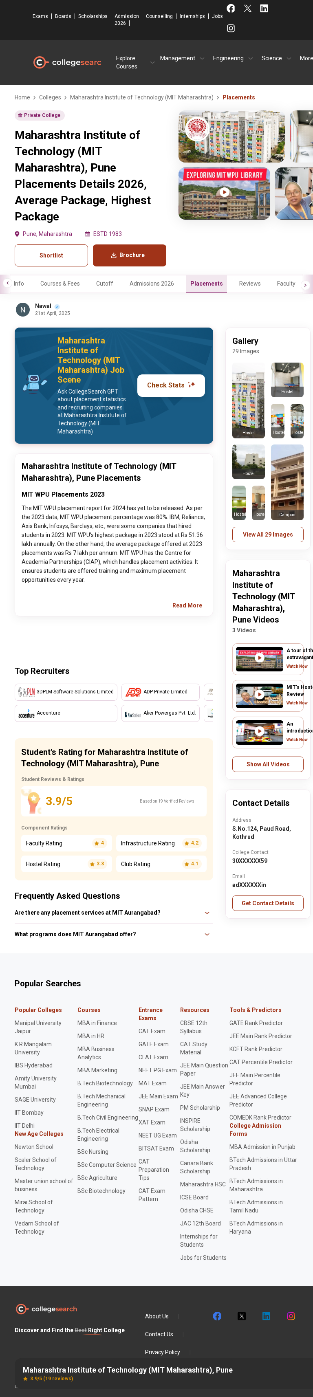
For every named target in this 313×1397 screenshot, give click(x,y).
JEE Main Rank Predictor (260, 1036)
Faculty (286, 283)
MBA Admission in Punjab (262, 1147)
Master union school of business (44, 1185)
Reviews (250, 283)
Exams (40, 16)
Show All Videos (268, 764)
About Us (157, 1316)
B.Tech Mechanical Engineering (101, 1100)
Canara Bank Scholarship (196, 1167)
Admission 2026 (127, 19)
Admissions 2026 (152, 283)
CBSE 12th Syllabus (193, 1027)
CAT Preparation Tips (154, 1169)
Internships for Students (199, 1240)
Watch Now (297, 666)
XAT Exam (152, 1122)
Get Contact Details (268, 903)
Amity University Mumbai (36, 1082)
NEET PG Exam (158, 1070)
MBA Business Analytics (96, 1053)
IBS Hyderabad (34, 1065)
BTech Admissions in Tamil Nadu (256, 1206)
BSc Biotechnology (101, 1191)
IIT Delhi (25, 1125)
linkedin (265, 1316)
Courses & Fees (60, 283)
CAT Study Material (193, 1048)
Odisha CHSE (197, 1210)
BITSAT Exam (156, 1148)
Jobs (217, 16)
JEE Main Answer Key (202, 1090)
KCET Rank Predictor (255, 1049)
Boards (63, 16)
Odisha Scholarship (195, 1146)
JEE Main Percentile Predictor (254, 1079)
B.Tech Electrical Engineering (98, 1134)
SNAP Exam (154, 1109)
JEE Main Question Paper (204, 1069)
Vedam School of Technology (37, 1227)
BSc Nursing (92, 1151)
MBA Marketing (97, 1070)
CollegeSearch (67, 62)
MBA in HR (90, 1036)
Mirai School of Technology (34, 1206)
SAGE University (35, 1099)
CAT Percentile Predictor (261, 1062)
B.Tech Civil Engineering (107, 1117)
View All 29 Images (268, 534)
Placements (206, 283)
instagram (290, 1316)
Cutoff (104, 283)
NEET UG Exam (158, 1135)
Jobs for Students (203, 1257)
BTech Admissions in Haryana (256, 1227)
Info (19, 283)
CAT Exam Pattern (152, 1195)
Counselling (159, 16)
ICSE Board (194, 1197)
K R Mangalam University (33, 1048)
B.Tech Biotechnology (105, 1083)
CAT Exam (152, 1031)
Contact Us (159, 1334)
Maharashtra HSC (203, 1184)
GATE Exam (154, 1044)
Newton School (34, 1147)
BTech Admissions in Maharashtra (256, 1185)
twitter (241, 1316)
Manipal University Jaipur (38, 1027)
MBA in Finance (97, 1023)
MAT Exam (153, 1083)
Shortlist (51, 255)
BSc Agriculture (97, 1178)
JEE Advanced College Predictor (258, 1100)
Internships (192, 16)
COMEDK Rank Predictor (260, 1117)
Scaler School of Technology (36, 1164)
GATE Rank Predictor (256, 1023)
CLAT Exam (153, 1057)
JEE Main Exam (158, 1096)
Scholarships (93, 16)
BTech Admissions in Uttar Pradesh (263, 1164)
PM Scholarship (200, 1107)
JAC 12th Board (200, 1223)
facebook (216, 1316)
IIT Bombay (29, 1112)
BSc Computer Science (107, 1165)
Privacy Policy (162, 1352)
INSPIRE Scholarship (195, 1125)
